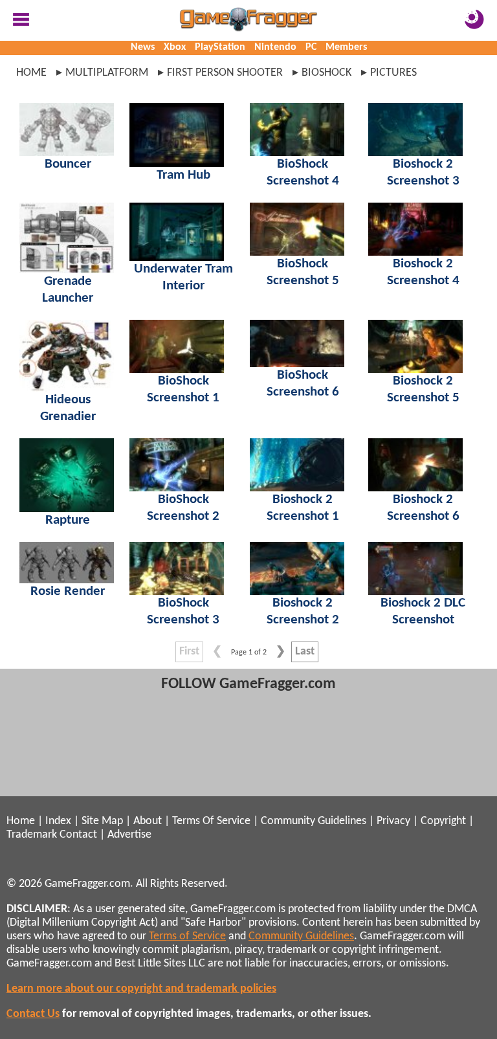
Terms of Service (187, 936)
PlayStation (220, 47)
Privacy (393, 821)
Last (305, 651)
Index (58, 821)
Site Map (102, 821)
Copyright (443, 821)
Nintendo (275, 47)
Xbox (175, 47)
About (147, 821)
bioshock (326, 73)
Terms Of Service (211, 821)
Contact (78, 834)
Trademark (31, 834)
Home (31, 73)
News (143, 47)
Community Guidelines (313, 821)
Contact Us (33, 1014)
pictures (393, 73)
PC (310, 47)
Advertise (129, 834)
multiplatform (106, 73)
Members (346, 47)
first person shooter (225, 73)
